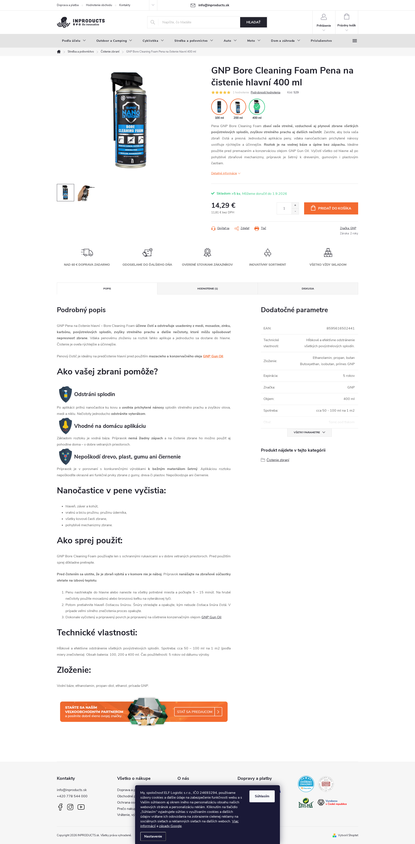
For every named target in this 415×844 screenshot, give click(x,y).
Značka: (348, 228)
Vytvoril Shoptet (348, 835)
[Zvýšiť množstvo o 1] (295, 205)
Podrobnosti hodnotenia (265, 92)
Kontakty (124, 5)
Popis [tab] (107, 288)
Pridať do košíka (334, 208)
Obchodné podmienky (134, 796)
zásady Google (170, 826)
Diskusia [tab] (308, 288)
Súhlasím (262, 796)
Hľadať (253, 22)
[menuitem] (74, 41)
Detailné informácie (224, 173)
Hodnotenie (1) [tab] (207, 288)
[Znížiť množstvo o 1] (295, 211)
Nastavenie (153, 836)
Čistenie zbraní (278, 460)
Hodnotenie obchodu (99, 5)
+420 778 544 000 (72, 796)
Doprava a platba (68, 5)
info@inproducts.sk (72, 790)
